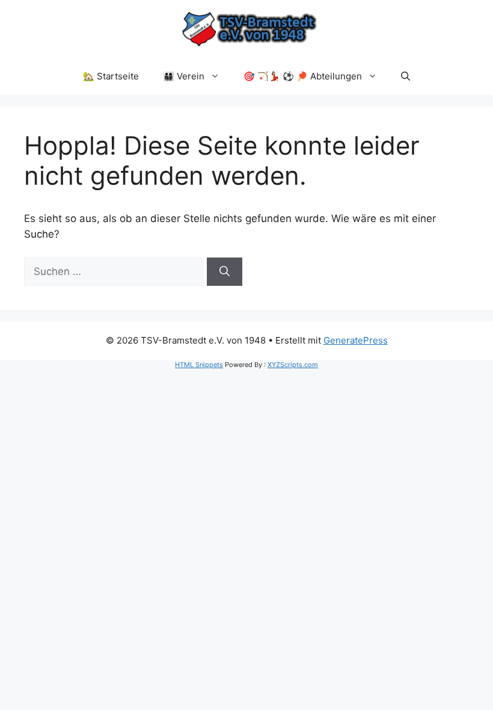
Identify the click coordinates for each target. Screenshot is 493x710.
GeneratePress (355, 340)
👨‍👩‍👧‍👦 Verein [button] (183, 76)
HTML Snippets (199, 364)
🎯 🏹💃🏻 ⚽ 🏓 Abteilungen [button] (302, 76)
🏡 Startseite (111, 76)
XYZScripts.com (293, 364)
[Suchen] (224, 272)
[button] (405, 76)
